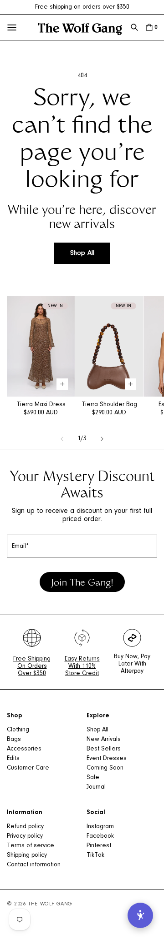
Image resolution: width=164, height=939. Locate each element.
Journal (96, 787)
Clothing (18, 730)
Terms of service (30, 846)
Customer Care (28, 768)
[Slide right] (102, 439)
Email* (20, 546)
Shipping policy (27, 855)
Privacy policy (25, 836)
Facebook (100, 836)
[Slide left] (62, 439)
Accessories (24, 749)
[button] (134, 27)
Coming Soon (105, 768)
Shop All (82, 253)
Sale (93, 778)
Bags (14, 739)
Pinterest (99, 846)
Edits (13, 758)
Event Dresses (107, 758)
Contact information (34, 865)
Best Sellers (104, 749)
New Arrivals (104, 739)
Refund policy (25, 827)
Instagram (100, 827)
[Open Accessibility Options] (140, 915)
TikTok (95, 855)
